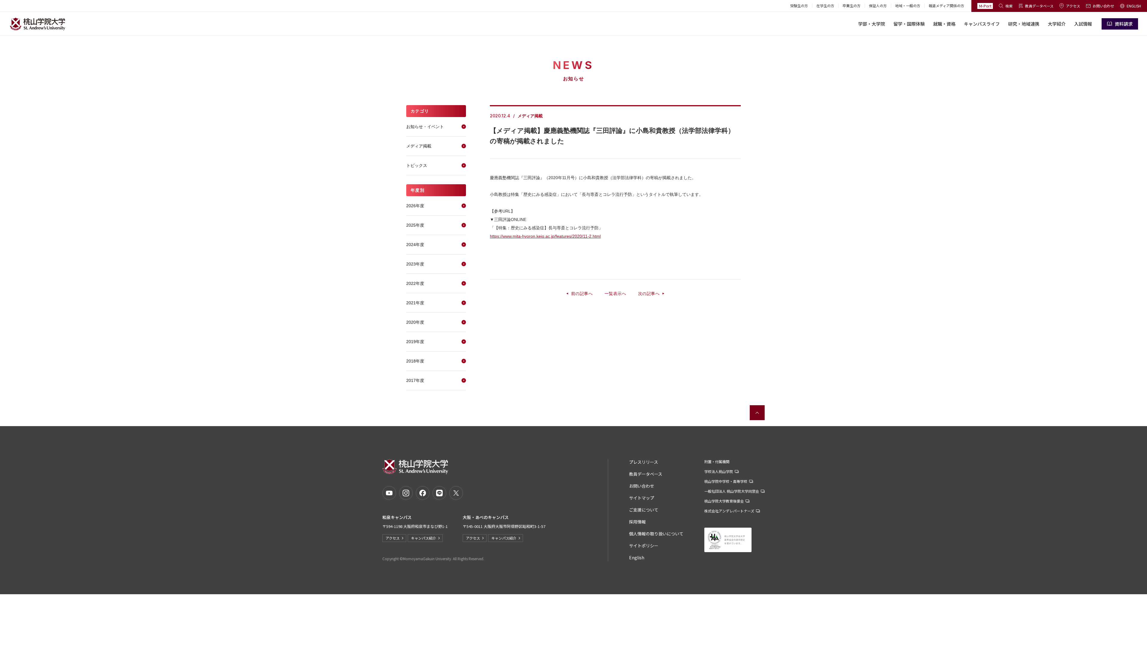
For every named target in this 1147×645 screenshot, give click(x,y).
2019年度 (415, 341)
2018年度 (415, 361)
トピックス (416, 165)
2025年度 (415, 225)
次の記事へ (649, 293)
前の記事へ (582, 293)
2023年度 (415, 264)
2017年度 (415, 380)
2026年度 (415, 205)
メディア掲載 (418, 146)
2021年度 (415, 302)
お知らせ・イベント (425, 126)
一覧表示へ (615, 293)
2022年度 (415, 283)
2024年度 (415, 244)
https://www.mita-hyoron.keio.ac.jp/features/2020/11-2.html (545, 236)
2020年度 (415, 322)
